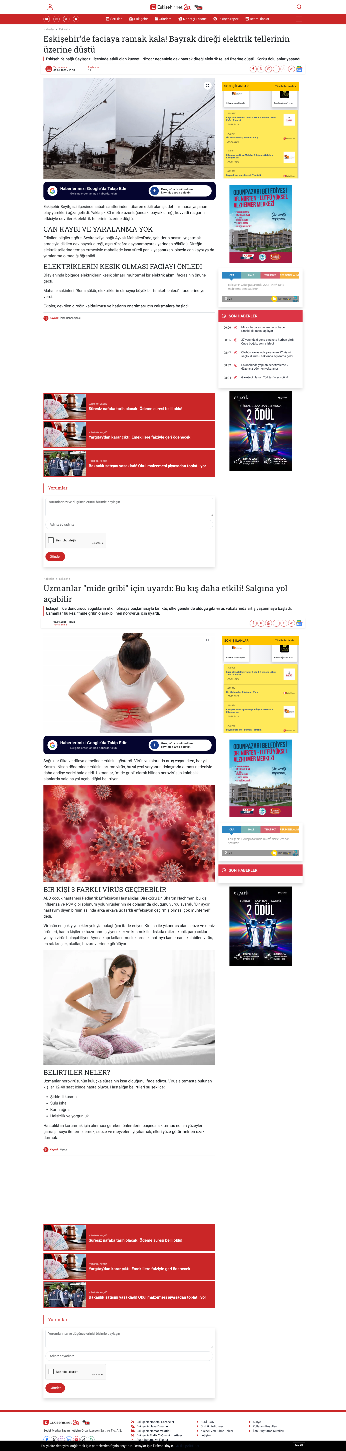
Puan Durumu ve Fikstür (152, 1440)
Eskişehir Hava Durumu (152, 1426)
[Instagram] (61, 1439)
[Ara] (299, 6)
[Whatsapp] (91, 1439)
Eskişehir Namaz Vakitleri (154, 1431)
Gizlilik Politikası (212, 1426)
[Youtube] (76, 1439)
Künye (257, 1422)
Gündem (165, 19)
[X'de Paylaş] (260, 69)
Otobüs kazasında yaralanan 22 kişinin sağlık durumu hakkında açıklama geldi (267, 354)
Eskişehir (141, 19)
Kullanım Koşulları (265, 1426)
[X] (54, 1439)
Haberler (48, 29)
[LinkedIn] (69, 1439)
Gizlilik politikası (187, 1446)
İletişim (206, 1435)
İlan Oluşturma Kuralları (268, 1431)
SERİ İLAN (207, 1422)
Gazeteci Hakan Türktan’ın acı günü (264, 377)
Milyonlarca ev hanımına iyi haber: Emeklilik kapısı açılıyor (264, 329)
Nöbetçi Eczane (195, 19)
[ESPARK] (260, 431)
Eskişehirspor (228, 19)
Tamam (299, 1445)
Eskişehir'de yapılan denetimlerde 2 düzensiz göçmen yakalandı (264, 367)
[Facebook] (46, 1439)
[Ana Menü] (299, 19)
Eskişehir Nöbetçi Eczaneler (155, 1422)
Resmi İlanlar (259, 19)
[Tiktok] (83, 1439)
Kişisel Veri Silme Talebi (217, 1431)
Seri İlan (116, 19)
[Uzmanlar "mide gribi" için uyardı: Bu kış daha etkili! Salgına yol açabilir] (129, 683)
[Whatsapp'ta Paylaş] (268, 69)
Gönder (55, 556)
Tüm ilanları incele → (286, 86)
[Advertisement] (129, 355)
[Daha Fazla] (276, 69)
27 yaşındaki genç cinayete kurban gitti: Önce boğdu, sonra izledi (267, 341)
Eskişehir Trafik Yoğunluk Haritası (159, 1435)
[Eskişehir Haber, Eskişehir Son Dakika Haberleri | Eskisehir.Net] (176, 7)
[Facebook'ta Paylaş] (253, 69)
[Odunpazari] (260, 224)
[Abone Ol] (299, 69)
